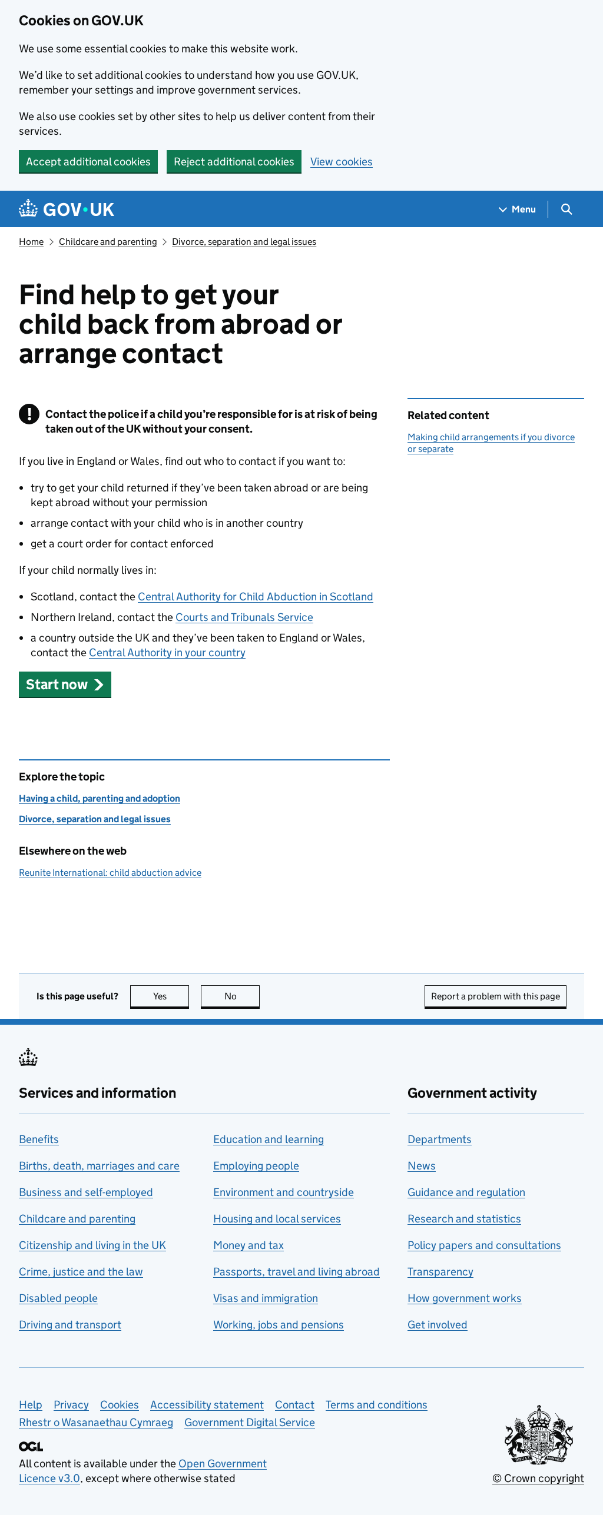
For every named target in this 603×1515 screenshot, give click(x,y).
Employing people (256, 1165)
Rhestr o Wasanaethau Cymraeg (96, 1422)
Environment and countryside (283, 1192)
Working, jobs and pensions (278, 1324)
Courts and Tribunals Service (244, 617)
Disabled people (58, 1298)
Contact (294, 1404)
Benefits (39, 1139)
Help (30, 1404)
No (242, 996)
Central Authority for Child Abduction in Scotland (255, 596)
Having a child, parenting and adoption (99, 798)
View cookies (341, 161)
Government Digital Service (249, 1422)
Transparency (440, 1271)
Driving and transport (70, 1324)
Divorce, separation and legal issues (244, 241)
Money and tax (248, 1245)
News (421, 1165)
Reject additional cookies (234, 161)
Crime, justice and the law (81, 1271)
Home (31, 241)
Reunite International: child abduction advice (110, 872)
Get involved (437, 1324)
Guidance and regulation (466, 1192)
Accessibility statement (207, 1404)
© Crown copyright (538, 1478)
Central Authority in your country (167, 652)
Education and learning (268, 1139)
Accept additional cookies (88, 161)
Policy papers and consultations (484, 1245)
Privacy (71, 1404)
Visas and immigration (265, 1298)
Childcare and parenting (108, 241)
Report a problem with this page (495, 996)
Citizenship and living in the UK (92, 1245)
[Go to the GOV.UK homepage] (66, 209)
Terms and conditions (377, 1404)
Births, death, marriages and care (99, 1165)
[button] (65, 684)
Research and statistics (464, 1218)
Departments (439, 1139)
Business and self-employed (86, 1192)
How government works (464, 1298)
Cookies (119, 1404)
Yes (171, 996)
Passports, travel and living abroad (296, 1271)
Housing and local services (277, 1218)
